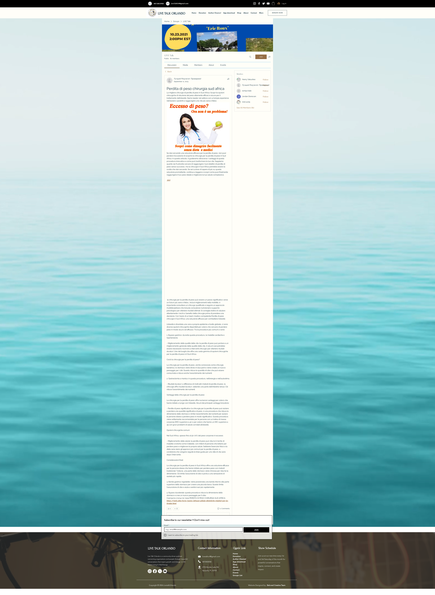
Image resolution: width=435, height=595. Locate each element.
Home (235, 554)
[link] (171, 65)
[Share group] (269, 56)
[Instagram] (254, 3)
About (235, 567)
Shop (235, 564)
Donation (237, 556)
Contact (236, 570)
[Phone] (199, 561)
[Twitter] (263, 3)
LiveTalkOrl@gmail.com (179, 3)
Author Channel (239, 559)
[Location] (199, 567)
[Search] (250, 57)
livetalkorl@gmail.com (211, 556)
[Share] (228, 79)
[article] (198, 298)
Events (235, 573)
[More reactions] (176, 508)
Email (166, 525)
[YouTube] (268, 3)
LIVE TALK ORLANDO (171, 13)
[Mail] (150, 3)
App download (239, 562)
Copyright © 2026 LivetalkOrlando (162, 585)
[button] (273, 3)
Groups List (237, 575)
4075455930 (206, 562)
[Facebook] (259, 3)
